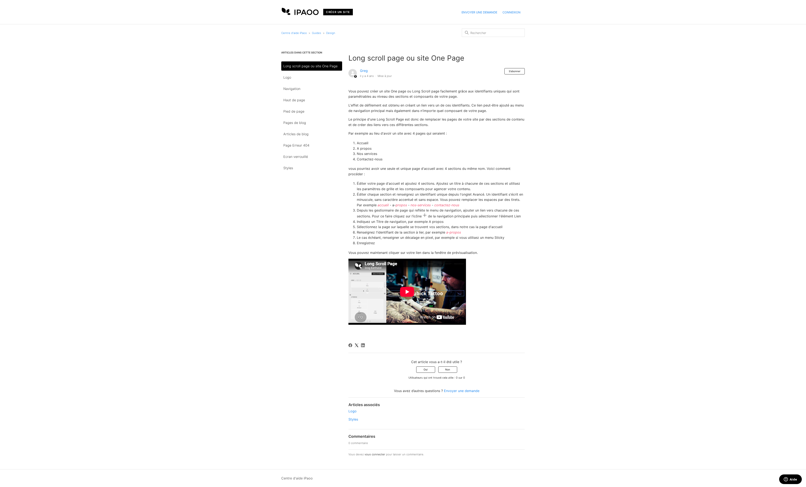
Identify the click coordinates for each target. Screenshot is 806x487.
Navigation (291, 89)
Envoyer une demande (479, 12)
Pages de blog (294, 123)
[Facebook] (350, 345)
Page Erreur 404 (296, 145)
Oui (426, 369)
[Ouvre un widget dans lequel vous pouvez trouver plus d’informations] (790, 479)
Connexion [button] (511, 12)
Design (330, 33)
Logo (287, 77)
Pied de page (293, 111)
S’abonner (514, 71)
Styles (288, 168)
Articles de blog (296, 134)
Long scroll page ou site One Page (310, 66)
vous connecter (375, 454)
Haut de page (294, 100)
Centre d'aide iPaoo (294, 33)
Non (447, 369)
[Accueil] (300, 14)
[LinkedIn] (363, 345)
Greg (364, 71)
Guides (316, 33)
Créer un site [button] (338, 12)
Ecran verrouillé (295, 157)
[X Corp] (357, 345)
